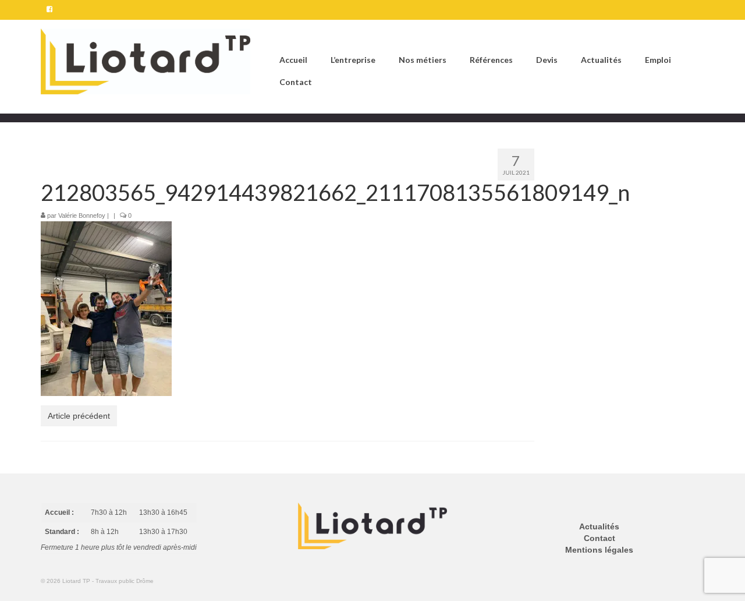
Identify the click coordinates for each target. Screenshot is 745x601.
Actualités (599, 526)
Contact (599, 538)
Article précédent (79, 415)
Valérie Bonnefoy (81, 215)
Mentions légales (599, 549)
